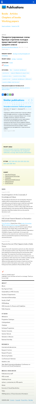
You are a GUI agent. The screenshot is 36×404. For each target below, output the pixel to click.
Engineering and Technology (12, 176)
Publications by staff (7, 373)
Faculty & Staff (6, 300)
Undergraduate (6, 322)
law (21, 150)
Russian (11, 62)
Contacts (12, 400)
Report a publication (6, 26)
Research (5, 344)
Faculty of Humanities (26, 223)
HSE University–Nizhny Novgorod (11, 225)
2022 (25, 161)
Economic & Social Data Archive (10, 388)
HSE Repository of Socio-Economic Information (15, 394)
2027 (10, 161)
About (4, 283)
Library (3, 385)
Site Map (30, 400)
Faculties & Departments (8, 294)
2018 (11, 163)
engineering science (25, 149)
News (3, 189)
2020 (4, 163)
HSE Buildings (5, 303)
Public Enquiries (6, 309)
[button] (4, 103)
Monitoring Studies (7, 356)
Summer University (7, 331)
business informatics (8, 149)
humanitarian (6, 150)
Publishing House (6, 379)
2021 (28, 161)
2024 (19, 161)
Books (5, 13)
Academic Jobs (6, 361)
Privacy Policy (24, 400)
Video (3, 391)
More (14, 163)
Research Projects (7, 353)
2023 (22, 161)
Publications (15, 7)
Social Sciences (9, 183)
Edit (33, 402)
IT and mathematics (15, 150)
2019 (8, 163)
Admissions (5, 316)
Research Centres (7, 350)
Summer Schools (6, 334)
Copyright (17, 400)
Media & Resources (9, 371)
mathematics (6, 152)
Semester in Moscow (7, 336)
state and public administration (23, 152)
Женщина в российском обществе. (10, 47)
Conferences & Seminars (9, 359)
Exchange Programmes (8, 328)
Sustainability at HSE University (10, 291)
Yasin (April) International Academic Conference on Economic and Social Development (16, 365)
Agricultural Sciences (10, 174)
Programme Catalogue (8, 319)
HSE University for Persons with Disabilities (13, 306)
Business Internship (7, 339)
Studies (5, 314)
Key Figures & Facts (7, 289)
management (26, 150)
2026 (13, 161)
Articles (14, 13)
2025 (16, 161)
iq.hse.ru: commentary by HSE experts (12, 382)
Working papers (10, 21)
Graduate (4, 325)
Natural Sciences (9, 181)
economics (16, 149)
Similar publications (13, 100)
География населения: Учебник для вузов (17, 106)
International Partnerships (9, 297)
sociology (12, 152)
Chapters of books (11, 17)
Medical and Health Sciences (12, 179)
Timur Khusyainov (6, 223)
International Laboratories (9, 347)
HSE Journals (5, 376)
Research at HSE (15, 26)
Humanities (8, 178)
